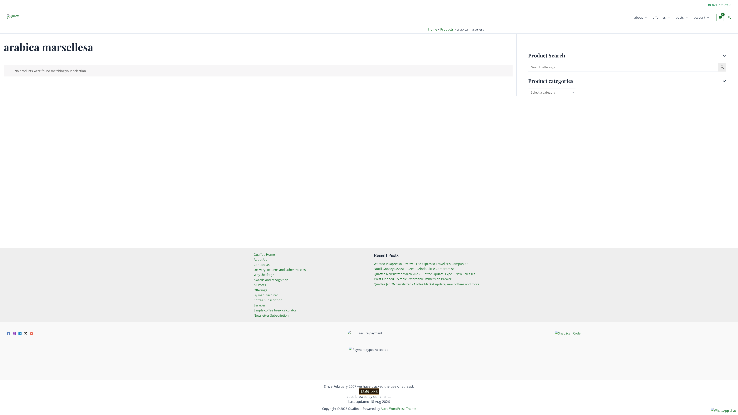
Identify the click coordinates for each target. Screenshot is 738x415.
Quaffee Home (264, 254)
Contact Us (262, 265)
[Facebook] (8, 333)
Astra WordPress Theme (398, 409)
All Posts (260, 285)
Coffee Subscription (268, 300)
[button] (645, 17)
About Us (260, 259)
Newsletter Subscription (271, 315)
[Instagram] (14, 333)
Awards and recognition (271, 280)
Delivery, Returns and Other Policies (280, 270)
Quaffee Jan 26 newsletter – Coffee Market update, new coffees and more (426, 284)
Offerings (260, 290)
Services (260, 305)
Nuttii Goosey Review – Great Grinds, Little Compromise (414, 269)
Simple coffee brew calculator (275, 310)
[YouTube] (31, 333)
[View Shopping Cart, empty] (720, 17)
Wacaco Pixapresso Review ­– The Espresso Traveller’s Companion (421, 264)
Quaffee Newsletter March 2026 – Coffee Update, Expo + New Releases (424, 274)
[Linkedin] (20, 333)
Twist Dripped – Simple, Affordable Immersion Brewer (412, 279)
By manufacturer (266, 295)
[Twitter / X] (25, 333)
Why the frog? (264, 275)
